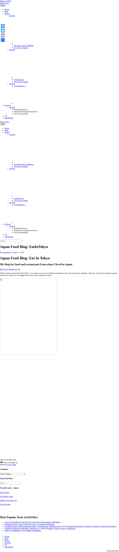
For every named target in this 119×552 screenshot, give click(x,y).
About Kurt (9, 118)
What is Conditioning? (13, 531)
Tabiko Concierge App (8, 500)
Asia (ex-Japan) (60, 528)
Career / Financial (38, 524)
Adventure (49, 528)
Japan (14, 465)
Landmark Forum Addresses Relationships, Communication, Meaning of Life (33, 526)
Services (8, 105)
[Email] (2, 35)
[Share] (2, 40)
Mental (96, 526)
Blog (6, 12)
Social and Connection (108, 526)
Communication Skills (74, 526)
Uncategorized (45, 522)
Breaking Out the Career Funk (16, 524)
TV (6, 116)
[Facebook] (2, 26)
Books (7, 14)
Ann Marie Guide (6, 496)
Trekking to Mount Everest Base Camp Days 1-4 (23, 528)
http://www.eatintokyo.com (10, 269)
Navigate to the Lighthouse (24, 46)
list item (12, 16)
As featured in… (20, 86)
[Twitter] (2, 30)
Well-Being (56, 522)
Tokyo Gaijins (5, 504)
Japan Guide (4, 493)
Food (9, 465)
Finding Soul (18, 80)
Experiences (88, 526)
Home (7, 9)
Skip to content (5, 1)
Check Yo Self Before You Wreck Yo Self (20, 522)
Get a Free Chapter (21, 48)
